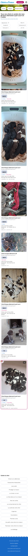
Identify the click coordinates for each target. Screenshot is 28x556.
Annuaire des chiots (14, 540)
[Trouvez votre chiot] (25, 8)
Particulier (5, 27)
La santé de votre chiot (14, 507)
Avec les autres (14, 500)
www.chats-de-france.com (14, 551)
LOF (22, 27)
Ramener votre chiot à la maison (14, 526)
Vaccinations (14, 515)
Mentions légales (14, 543)
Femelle (5, 25)
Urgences (14, 511)
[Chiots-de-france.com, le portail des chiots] (7, 2)
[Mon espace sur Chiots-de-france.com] (26, 2)
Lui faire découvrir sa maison (14, 497)
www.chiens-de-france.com (14, 548)
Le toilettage (14, 529)
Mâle (22, 22)
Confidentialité (14, 546)
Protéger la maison (14, 489)
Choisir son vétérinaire (14, 479)
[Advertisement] (14, 426)
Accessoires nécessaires (14, 482)
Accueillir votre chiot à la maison (14, 522)
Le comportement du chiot (14, 504)
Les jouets (14, 486)
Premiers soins (14, 518)
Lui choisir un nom (14, 493)
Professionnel (22, 25)
